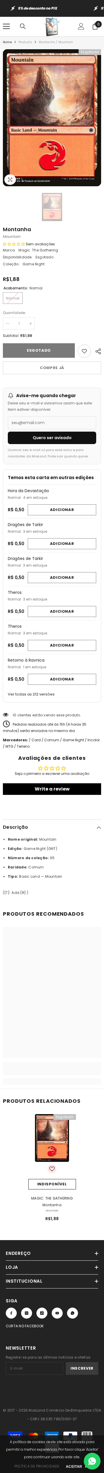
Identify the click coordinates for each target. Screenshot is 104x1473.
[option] (52, 118)
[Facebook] (11, 1313)
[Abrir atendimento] (92, 1461)
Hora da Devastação (28, 491)
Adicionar (62, 509)
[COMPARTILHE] (96, 350)
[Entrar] (81, 26)
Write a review (52, 789)
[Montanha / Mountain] (52, 1138)
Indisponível (52, 1184)
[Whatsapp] (72, 1313)
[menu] (6, 26)
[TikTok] (41, 1313)
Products (25, 42)
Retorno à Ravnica (26, 660)
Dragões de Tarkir (25, 524)
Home (7, 42)
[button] (14, 244)
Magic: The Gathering (38, 250)
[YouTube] (57, 1313)
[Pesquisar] (22, 26)
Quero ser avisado (52, 438)
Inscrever (82, 1368)
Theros (15, 592)
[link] (52, 1072)
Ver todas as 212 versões (31, 694)
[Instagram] (26, 1313)
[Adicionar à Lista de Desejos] (84, 351)
